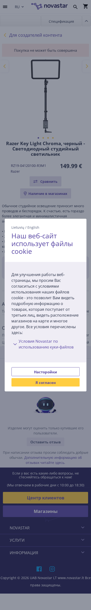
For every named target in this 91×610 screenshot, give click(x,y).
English (33, 227)
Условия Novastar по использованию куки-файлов (46, 343)
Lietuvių (17, 227)
